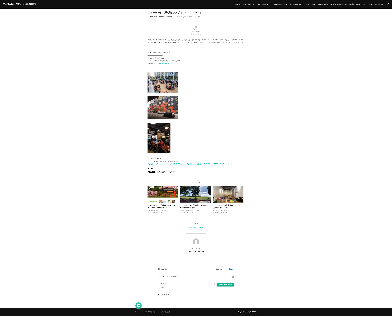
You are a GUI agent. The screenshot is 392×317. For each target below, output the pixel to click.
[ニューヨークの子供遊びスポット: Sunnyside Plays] (228, 194)
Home (237, 4)
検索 (370, 4)
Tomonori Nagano (157, 17)
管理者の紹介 (379, 4)
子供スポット (193, 227)
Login (232, 269)
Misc (170, 17)
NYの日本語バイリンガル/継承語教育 (19, 4)
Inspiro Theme (243, 312)
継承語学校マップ (264, 4)
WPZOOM (253, 312)
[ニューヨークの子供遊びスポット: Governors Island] (195, 194)
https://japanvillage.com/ (162, 63)
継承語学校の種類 (280, 4)
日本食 (201, 227)
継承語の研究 (310, 4)
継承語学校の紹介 (296, 4)
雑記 (364, 4)
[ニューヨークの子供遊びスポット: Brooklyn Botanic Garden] (163, 194)
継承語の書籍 (323, 4)
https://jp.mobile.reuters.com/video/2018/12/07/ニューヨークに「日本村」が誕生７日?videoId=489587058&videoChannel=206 (190, 164)
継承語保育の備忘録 (352, 4)
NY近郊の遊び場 (337, 4)
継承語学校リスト (249, 4)
